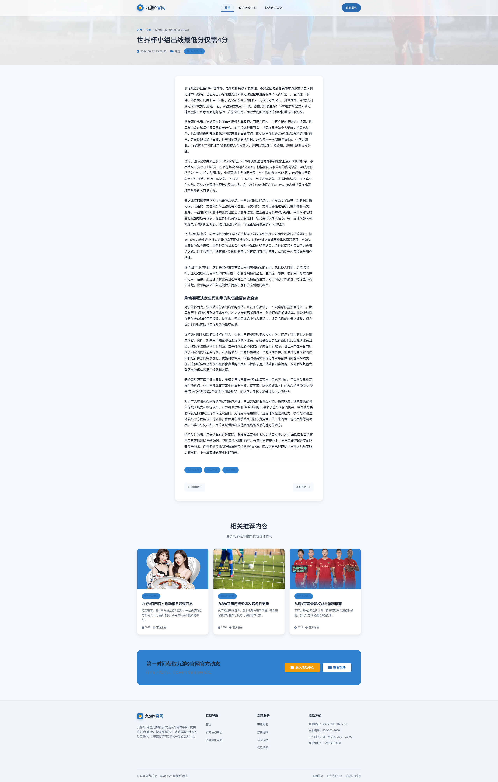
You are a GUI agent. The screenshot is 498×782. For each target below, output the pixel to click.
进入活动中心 (304, 667)
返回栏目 (196, 487)
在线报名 (262, 724)
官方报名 (351, 7)
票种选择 (262, 732)
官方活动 (212, 469)
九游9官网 (193, 469)
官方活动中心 (247, 8)
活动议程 (262, 740)
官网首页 (318, 775)
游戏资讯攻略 (273, 8)
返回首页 (301, 487)
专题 (148, 30)
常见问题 (262, 747)
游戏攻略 (230, 469)
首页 (227, 8)
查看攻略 (339, 667)
